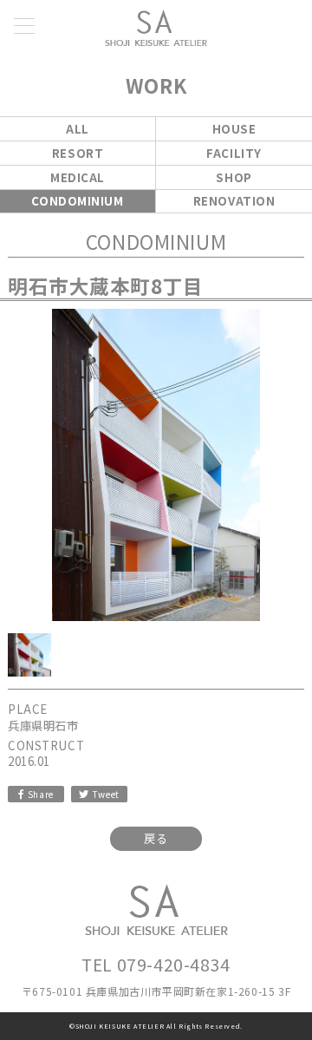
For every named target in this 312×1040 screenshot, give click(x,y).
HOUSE (234, 129)
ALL (77, 129)
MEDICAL (77, 177)
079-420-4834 (174, 964)
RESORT (77, 153)
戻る (155, 838)
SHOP (233, 177)
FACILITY (234, 153)
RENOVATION (234, 201)
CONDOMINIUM (77, 201)
